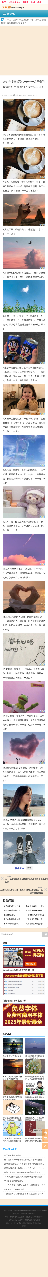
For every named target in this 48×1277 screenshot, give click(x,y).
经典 (39, 2)
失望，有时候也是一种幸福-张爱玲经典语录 (22, 1172)
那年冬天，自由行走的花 (14, 1189)
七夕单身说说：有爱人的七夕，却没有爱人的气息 (24, 1185)
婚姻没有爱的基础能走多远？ (14, 910)
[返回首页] (45, 1132)
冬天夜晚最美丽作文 (12, 923)
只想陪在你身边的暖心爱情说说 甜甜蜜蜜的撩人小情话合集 (36, 910)
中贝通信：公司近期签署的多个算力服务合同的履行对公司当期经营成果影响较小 (24, 1193)
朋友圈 (25, 2)
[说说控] (24, 7)
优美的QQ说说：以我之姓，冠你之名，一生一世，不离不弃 (24, 1168)
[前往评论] (45, 1139)
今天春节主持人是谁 (12, 1155)
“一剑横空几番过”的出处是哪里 (36, 914)
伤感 (33, 2)
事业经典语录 (9, 914)
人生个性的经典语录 (34, 923)
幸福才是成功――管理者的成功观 (36, 906)
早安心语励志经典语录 (13, 1180)
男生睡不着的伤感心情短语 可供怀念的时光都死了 (24, 1159)
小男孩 (24, 1226)
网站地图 (24, 1213)
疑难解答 (31, 1213)
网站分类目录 (38, 1210)
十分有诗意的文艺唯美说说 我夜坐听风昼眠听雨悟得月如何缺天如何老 (14, 919)
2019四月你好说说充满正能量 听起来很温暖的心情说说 (24, 1176)
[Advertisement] (24, 51)
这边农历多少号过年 (12, 906)
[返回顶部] (45, 1146)
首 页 (4, 2)
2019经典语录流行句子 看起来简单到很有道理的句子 (24, 1163)
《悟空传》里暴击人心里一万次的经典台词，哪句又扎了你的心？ (36, 919)
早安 (9, 19)
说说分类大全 (14, 2)
